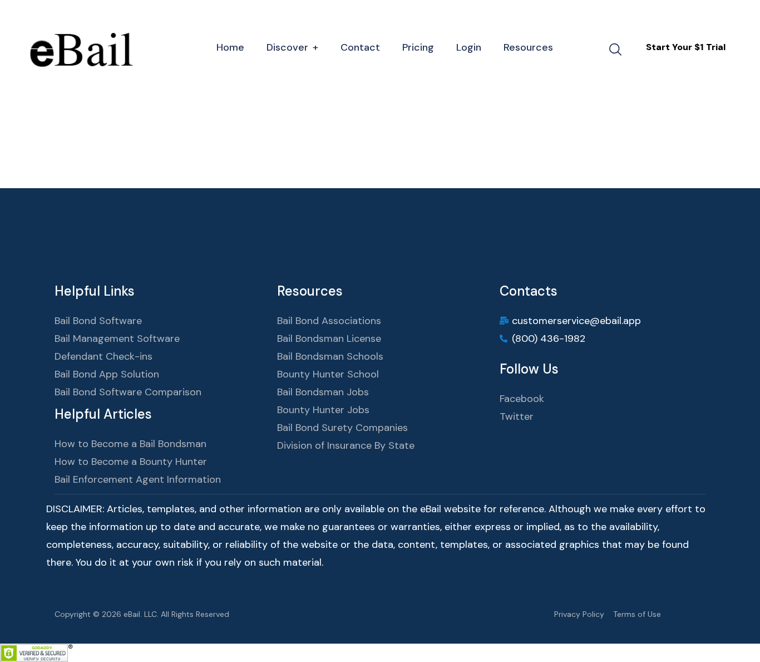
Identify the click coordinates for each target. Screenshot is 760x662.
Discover (287, 47)
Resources (528, 47)
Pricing (418, 47)
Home (230, 47)
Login (468, 47)
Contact (360, 47)
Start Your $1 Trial (686, 47)
